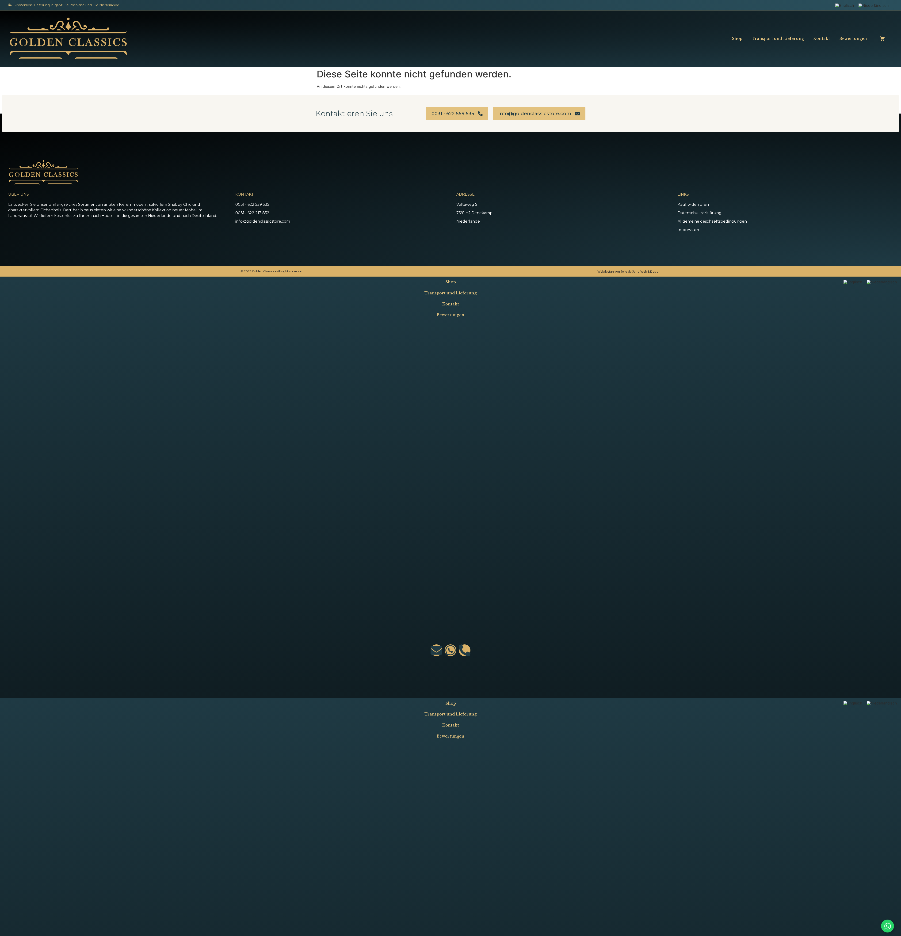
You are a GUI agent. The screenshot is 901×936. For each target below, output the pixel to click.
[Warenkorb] (882, 38)
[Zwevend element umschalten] (887, 926)
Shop (737, 38)
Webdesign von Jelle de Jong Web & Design (628, 271)
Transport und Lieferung (778, 38)
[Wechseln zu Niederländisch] (873, 5)
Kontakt (821, 38)
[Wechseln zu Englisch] (844, 5)
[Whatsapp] (450, 650)
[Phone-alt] (464, 650)
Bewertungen (853, 38)
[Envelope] (436, 650)
